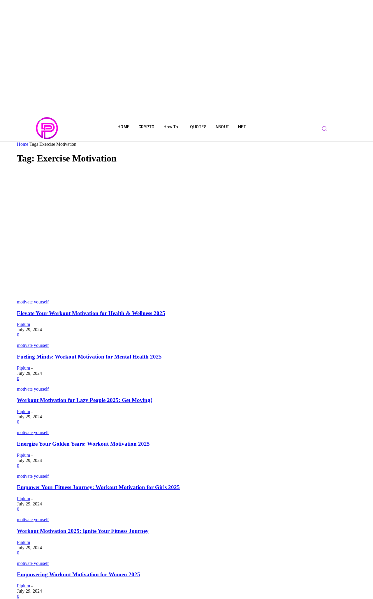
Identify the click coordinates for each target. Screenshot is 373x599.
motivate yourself (33, 301)
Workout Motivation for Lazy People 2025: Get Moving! (84, 400)
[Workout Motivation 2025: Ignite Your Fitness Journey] (42, 514)
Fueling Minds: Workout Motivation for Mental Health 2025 (89, 357)
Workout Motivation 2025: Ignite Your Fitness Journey (83, 531)
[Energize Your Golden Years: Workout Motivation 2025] (57, 427)
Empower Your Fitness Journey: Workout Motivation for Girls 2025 (98, 487)
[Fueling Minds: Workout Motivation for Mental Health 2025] (58, 340)
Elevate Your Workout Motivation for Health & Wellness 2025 (91, 313)
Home (22, 144)
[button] (324, 128)
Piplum (23, 324)
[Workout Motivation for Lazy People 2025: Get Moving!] (57, 383)
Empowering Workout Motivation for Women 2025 (78, 574)
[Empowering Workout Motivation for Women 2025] (53, 558)
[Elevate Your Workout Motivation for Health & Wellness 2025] (129, 296)
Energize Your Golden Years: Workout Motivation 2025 (83, 444)
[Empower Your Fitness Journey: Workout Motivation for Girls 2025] (50, 470)
